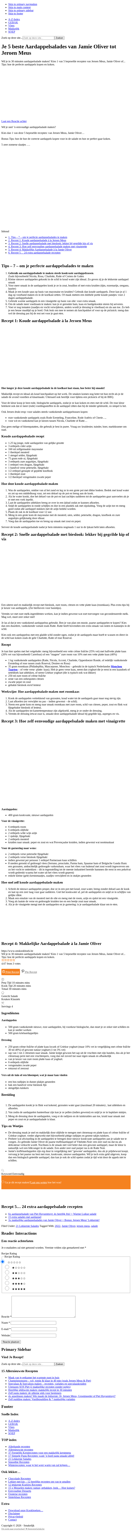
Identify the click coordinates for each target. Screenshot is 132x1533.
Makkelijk (13, 1430)
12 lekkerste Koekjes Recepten (25, 1484)
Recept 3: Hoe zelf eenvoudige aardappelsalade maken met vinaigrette (47, 246)
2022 (57, 1226)
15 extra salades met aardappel (24, 1217)
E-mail (6, 1329)
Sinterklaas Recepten (19, 1497)
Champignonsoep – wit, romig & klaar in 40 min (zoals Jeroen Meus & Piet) (49, 1380)
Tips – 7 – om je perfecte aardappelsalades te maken (37, 237)
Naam (5, 1322)
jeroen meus (83, 1226)
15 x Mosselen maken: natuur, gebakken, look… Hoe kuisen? (41, 1487)
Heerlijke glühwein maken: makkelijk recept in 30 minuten (40, 1389)
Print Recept (12, 972)
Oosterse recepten (18, 1494)
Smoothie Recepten (18, 1462)
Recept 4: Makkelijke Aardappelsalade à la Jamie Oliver (40, 249)
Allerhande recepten (19, 1446)
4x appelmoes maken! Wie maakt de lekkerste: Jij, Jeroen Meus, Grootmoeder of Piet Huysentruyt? (62, 1396)
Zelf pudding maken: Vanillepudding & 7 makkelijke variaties (41, 1399)
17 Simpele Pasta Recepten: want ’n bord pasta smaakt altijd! (41, 1455)
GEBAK (13, 1424)
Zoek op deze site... (12, 37)
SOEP (11, 1433)
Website (5, 1335)
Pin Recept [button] (30, 972)
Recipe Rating (9, 1253)
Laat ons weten (38, 1182)
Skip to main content (19, 7)
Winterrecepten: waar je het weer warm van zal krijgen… (39, 1465)
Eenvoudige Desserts (19, 1490)
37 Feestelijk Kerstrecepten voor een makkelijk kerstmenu (39, 1452)
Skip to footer (15, 13)
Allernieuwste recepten (20, 1449)
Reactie (6, 1316)
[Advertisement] (66, 93)
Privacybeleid (15, 1516)
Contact (12, 1519)
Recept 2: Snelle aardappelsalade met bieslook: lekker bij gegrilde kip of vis (50, 243)
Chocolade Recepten (19, 1478)
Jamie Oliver (68, 1226)
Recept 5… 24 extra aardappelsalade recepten (34, 252)
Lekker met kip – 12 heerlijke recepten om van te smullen (39, 1481)
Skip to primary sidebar (21, 10)
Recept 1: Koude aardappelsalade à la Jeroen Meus (37, 240)
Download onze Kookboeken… (25, 1510)
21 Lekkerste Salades (27, 1226)
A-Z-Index (14, 1420)
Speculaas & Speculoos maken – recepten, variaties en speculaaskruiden (47, 1383)
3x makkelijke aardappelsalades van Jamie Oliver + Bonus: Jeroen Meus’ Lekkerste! (54, 1220)
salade (94, 1226)
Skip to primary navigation (22, 4)
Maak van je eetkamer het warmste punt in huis (33, 1377)
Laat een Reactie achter (14, 121)
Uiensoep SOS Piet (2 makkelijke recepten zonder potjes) (39, 1386)
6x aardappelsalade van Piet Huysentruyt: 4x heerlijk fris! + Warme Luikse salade (52, 1213)
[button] (2, 960)
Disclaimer (14, 1513)
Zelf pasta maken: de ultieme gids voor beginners (34, 1393)
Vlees (11, 1427)
